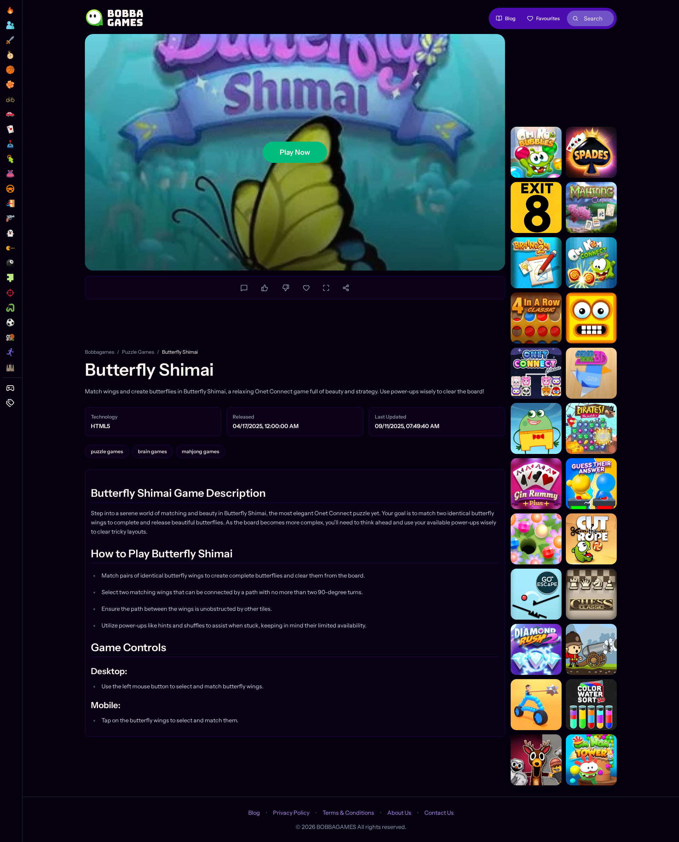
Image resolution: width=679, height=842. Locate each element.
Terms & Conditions (348, 812)
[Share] (345, 287)
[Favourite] (306, 287)
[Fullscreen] (326, 287)
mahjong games (200, 451)
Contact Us (439, 812)
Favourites (548, 18)
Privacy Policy (291, 812)
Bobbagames (99, 352)
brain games (152, 451)
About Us (399, 812)
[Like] (264, 287)
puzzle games (138, 352)
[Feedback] (244, 287)
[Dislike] (286, 287)
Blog (510, 18)
